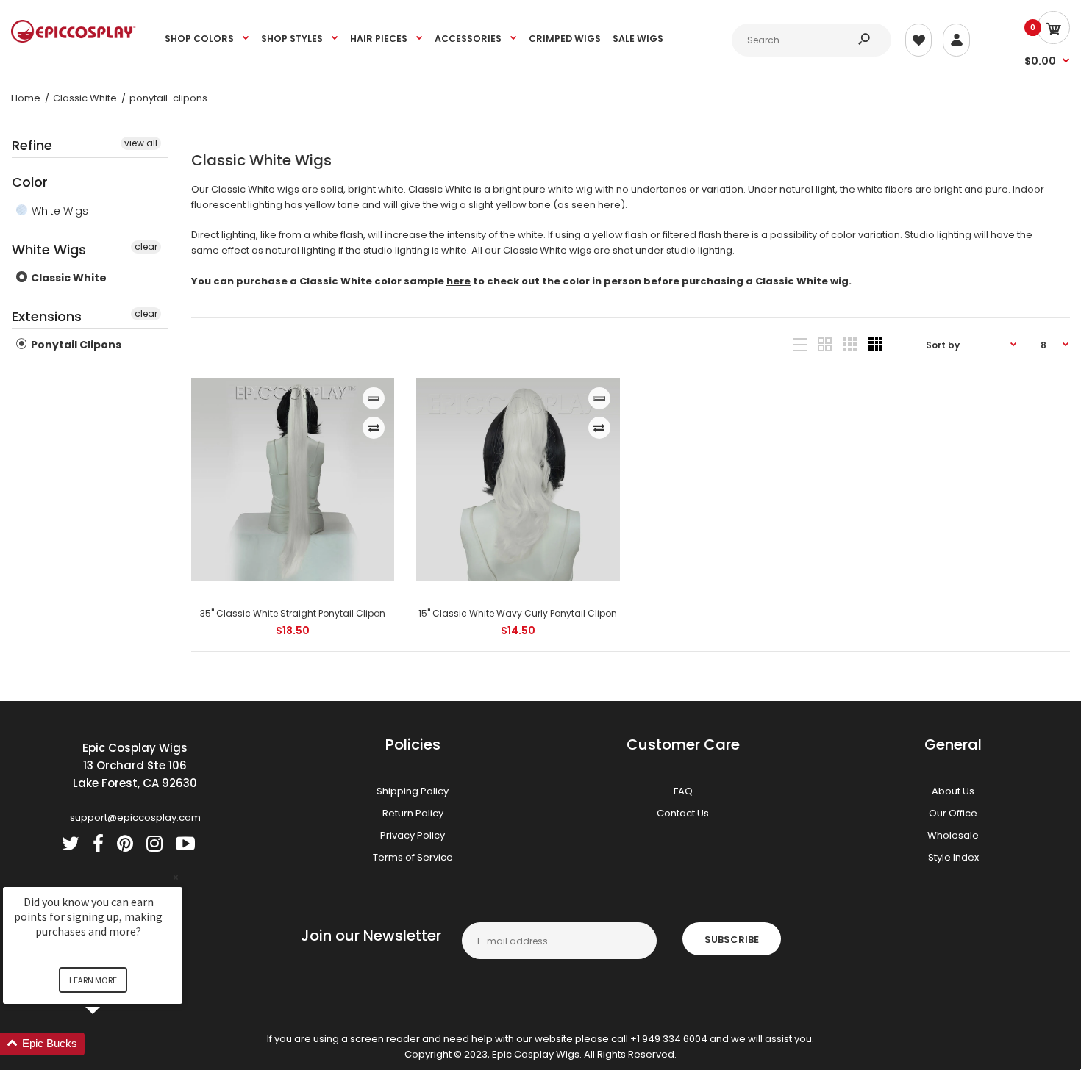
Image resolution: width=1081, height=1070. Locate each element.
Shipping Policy (413, 791)
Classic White (68, 277)
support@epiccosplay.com (135, 818)
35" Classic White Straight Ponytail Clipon (292, 613)
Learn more (93, 979)
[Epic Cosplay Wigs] (73, 39)
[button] (110, 1044)
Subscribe (731, 940)
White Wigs (58, 211)
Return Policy (412, 813)
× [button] (176, 877)
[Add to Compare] (373, 428)
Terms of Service (413, 857)
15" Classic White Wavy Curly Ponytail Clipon (517, 613)
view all (140, 143)
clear (146, 246)
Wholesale (953, 835)
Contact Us (683, 813)
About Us (953, 791)
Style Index (953, 857)
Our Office (953, 813)
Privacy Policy (412, 835)
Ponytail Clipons (75, 344)
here (609, 205)
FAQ (683, 791)
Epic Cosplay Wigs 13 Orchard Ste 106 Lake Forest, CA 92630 (135, 765)
